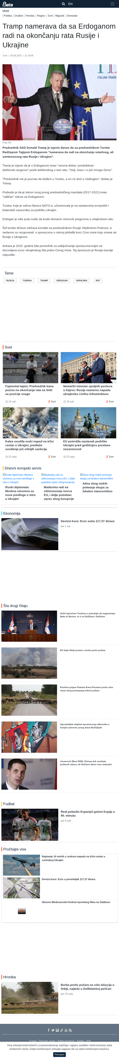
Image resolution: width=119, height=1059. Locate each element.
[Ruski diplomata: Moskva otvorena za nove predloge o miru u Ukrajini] (21, 478)
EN (70, 4)
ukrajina (81, 280)
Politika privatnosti (66, 1041)
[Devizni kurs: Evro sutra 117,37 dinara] (29, 534)
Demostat (72, 15)
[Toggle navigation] (112, 4)
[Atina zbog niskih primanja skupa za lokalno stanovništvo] (98, 476)
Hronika (30, 15)
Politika (8, 15)
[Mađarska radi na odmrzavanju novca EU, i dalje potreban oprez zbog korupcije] (59, 478)
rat (98, 280)
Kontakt (80, 1041)
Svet (50, 15)
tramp (44, 280)
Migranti (59, 15)
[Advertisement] (59, 317)
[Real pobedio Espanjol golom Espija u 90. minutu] (29, 825)
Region (41, 15)
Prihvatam (59, 1054)
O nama (33, 1041)
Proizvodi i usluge (47, 1041)
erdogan (62, 280)
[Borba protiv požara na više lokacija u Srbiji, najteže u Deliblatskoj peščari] (29, 998)
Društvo (19, 15)
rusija (10, 280)
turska (27, 280)
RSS (89, 1041)
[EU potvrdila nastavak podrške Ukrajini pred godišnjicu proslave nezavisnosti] (88, 422)
